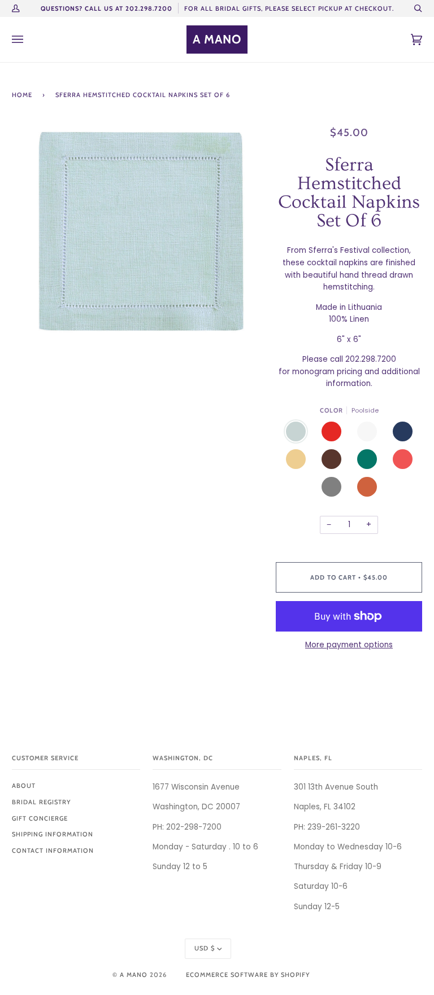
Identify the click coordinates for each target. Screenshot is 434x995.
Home (22, 95)
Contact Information (53, 850)
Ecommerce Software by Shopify (248, 975)
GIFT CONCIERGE (40, 818)
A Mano (133, 975)
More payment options (349, 644)
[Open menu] (29, 39)
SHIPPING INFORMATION (52, 834)
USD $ (204, 948)
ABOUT (24, 786)
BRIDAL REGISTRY (41, 802)
